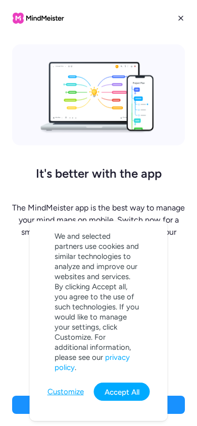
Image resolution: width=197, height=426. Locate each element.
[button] (98, 213)
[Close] (181, 18)
